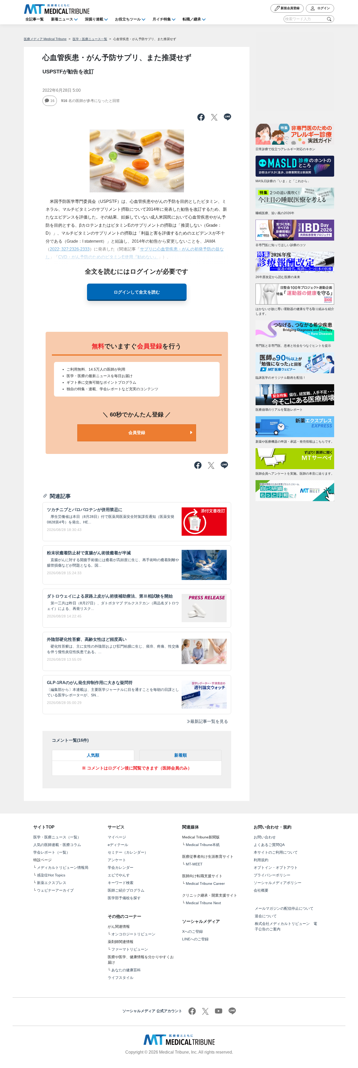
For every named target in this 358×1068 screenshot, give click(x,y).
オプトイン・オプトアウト (276, 867)
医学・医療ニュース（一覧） (57, 837)
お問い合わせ (265, 837)
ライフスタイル (120, 977)
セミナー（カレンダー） (128, 852)
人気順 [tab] (93, 755)
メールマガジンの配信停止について (284, 908)
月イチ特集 (162, 19)
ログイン (323, 8)
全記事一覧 (34, 19)
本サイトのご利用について (276, 852)
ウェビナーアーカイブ (55, 890)
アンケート (117, 860)
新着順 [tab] (180, 755)
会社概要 (261, 890)
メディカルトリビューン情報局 (62, 867)
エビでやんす (119, 875)
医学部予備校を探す (124, 898)
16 (52, 101)
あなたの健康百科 (126, 970)
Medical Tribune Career (205, 883)
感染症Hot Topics (51, 875)
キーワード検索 (120, 883)
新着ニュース (62, 19)
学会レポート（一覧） (51, 852)
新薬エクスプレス (51, 883)
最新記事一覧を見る (209, 721)
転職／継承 (192, 19)
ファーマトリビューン (129, 949)
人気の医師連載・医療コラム (57, 845)
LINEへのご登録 (195, 939)
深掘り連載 (94, 19)
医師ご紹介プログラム (126, 890)
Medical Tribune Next (203, 903)
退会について (266, 916)
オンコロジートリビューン (133, 934)
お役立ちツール (128, 19)
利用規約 (261, 860)
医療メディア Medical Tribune (45, 39)
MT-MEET (194, 864)
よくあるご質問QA (269, 845)
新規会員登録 (290, 8)
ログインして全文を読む (137, 292)
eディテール (118, 845)
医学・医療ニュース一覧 (90, 39)
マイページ (117, 837)
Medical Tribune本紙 (203, 845)
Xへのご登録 (192, 931)
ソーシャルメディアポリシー (277, 883)
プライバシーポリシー (272, 875)
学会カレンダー (120, 867)
